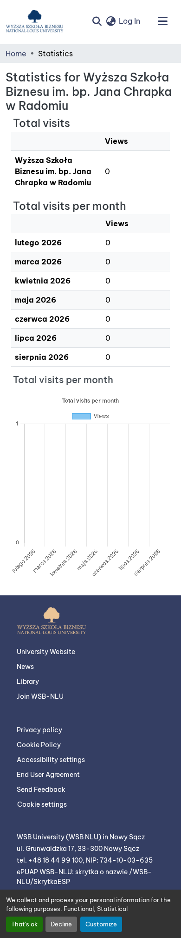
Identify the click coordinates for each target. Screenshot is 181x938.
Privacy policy (39, 730)
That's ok (24, 924)
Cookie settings (42, 804)
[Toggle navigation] (162, 21)
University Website (46, 652)
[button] (35, 21)
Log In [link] (129, 21)
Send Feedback (41, 789)
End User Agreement (48, 774)
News (25, 666)
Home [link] (16, 53)
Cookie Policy (39, 745)
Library (28, 681)
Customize (101, 924)
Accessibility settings (51, 760)
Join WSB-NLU (40, 696)
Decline (61, 924)
